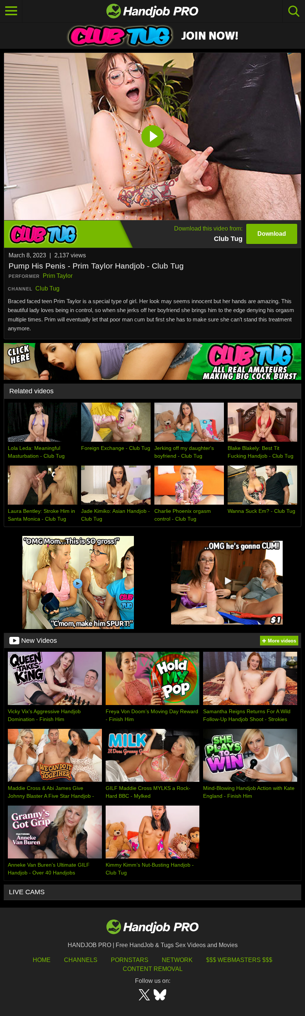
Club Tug (47, 288)
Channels (80, 960)
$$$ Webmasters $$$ (239, 960)
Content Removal (153, 969)
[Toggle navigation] (11, 11)
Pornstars (129, 960)
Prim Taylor (58, 276)
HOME (42, 960)
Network (177, 960)
